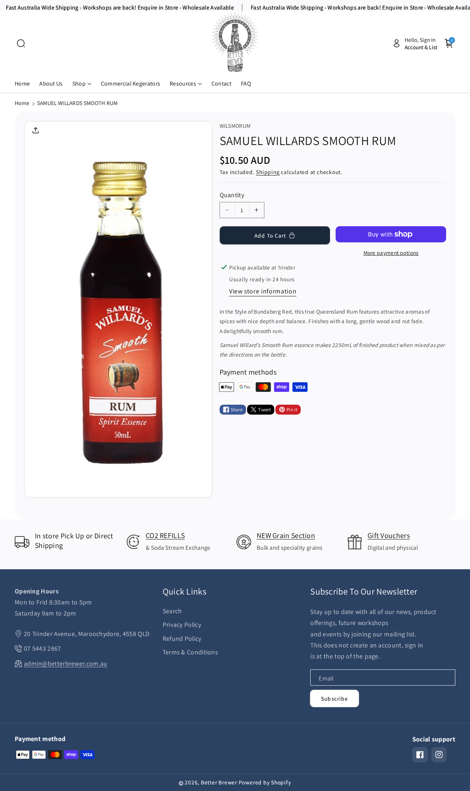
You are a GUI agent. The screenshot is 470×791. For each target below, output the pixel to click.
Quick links (184, 591)
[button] (21, 43)
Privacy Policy (182, 624)
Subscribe (334, 698)
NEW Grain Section (286, 535)
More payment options (391, 252)
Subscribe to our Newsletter (363, 591)
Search (172, 611)
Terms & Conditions (190, 652)
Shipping (267, 172)
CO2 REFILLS (165, 535)
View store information (263, 291)
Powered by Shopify (265, 782)
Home (22, 102)
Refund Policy (182, 638)
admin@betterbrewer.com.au (66, 663)
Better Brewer (219, 782)
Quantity (232, 195)
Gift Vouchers (389, 535)
